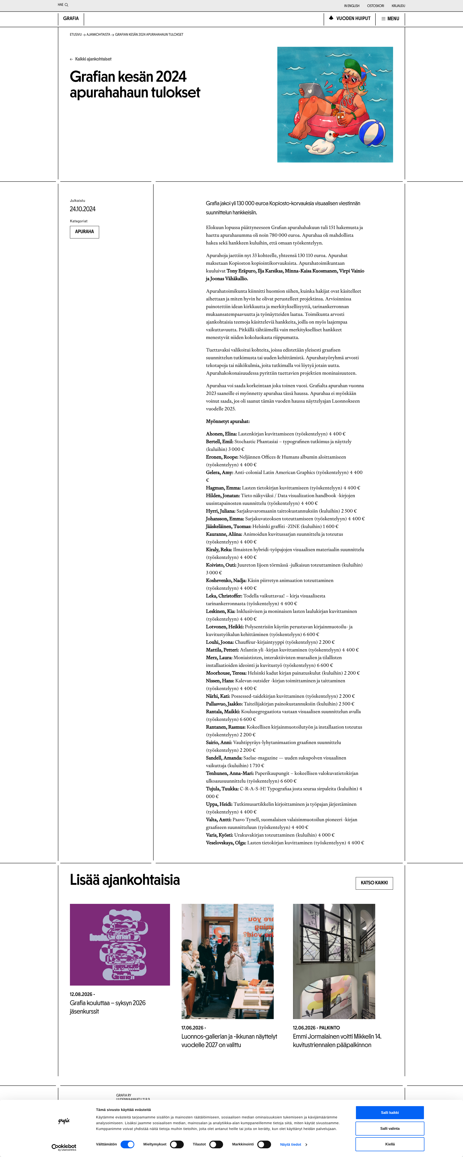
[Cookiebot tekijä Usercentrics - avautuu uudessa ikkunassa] (64, 1147)
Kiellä (390, 1144)
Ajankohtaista (98, 35)
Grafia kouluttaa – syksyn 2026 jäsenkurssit (108, 1007)
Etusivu (76, 35)
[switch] (177, 1144)
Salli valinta (390, 1128)
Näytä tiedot (290, 1145)
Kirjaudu (398, 6)
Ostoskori (375, 6)
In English (352, 6)
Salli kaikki (390, 1112)
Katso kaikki (374, 883)
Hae (60, 5)
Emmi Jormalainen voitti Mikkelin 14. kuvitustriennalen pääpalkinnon (337, 1041)
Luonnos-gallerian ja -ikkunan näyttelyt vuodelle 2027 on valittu (229, 1041)
